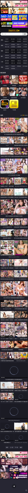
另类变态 (25, 52)
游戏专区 (25, 39)
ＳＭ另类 (25, 46)
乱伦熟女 (19, 52)
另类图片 (25, 57)
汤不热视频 (25, 66)
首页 (7, 447)
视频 (2, 45)
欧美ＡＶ (19, 44)
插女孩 (7, 66)
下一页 (16, 447)
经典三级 (13, 52)
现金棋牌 (19, 41)
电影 (2, 51)
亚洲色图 (13, 55)
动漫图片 (25, 55)
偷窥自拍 (7, 55)
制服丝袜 (7, 52)
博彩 (2, 40)
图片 (2, 56)
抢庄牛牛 (25, 41)
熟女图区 (19, 57)
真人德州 (13, 39)
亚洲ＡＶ (7, 44)
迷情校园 (7, 63)
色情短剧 (13, 68)
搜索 (25, 34)
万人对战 (19, 39)
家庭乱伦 (13, 60)
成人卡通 (19, 50)
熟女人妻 (7, 46)
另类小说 (13, 63)
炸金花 (13, 41)
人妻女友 (19, 60)
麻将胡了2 (7, 41)
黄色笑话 (19, 63)
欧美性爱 (25, 50)
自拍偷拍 (13, 44)
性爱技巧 (25, 63)
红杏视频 (7, 68)
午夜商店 (13, 66)
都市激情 (7, 60)
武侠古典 (25, 60)
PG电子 (6, 39)
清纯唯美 (13, 57)
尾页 (21, 447)
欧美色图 (19, 55)
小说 (2, 61)
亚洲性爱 (7, 50)
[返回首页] (26, 490)
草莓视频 (19, 66)
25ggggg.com (14, 30)
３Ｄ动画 (25, 44)
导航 (2, 67)
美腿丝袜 (7, 57)
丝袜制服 (13, 46)
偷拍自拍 (13, 50)
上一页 (11, 447)
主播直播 (19, 46)
